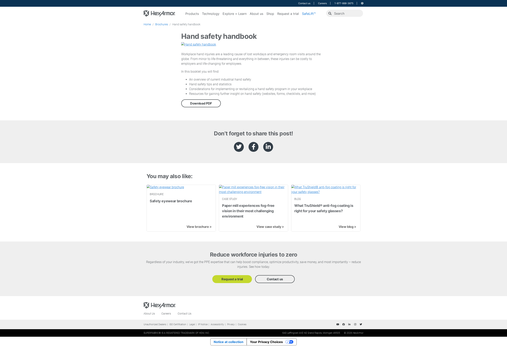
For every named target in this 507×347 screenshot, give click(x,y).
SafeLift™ (309, 14)
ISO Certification (177, 324)
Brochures (161, 24)
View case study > (270, 227)
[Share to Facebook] (253, 147)
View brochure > (199, 227)
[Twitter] (360, 324)
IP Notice (203, 324)
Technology (210, 14)
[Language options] (362, 3)
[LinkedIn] (349, 324)
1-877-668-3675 (344, 3)
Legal (192, 324)
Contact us (304, 3)
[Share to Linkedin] (268, 147)
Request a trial (288, 14)
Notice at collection (228, 342)
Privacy (231, 324)
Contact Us (184, 313)
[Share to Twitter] (239, 147)
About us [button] (256, 14)
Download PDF (201, 103)
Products (192, 14)
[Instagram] (355, 324)
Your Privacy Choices (266, 342)
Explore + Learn (235, 14)
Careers (322, 3)
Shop (270, 14)
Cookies (242, 324)
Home (147, 24)
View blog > (347, 227)
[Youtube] (337, 324)
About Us (149, 313)
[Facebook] (343, 324)
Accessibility (217, 324)
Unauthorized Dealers (155, 324)
